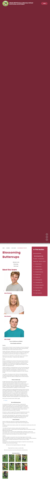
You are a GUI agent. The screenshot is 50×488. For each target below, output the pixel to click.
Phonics (5, 400)
